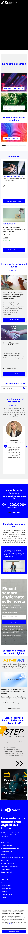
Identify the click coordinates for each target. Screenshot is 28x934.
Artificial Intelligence (7, 863)
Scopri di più (14, 319)
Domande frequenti (7, 894)
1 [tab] (4, 145)
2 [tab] (8, 145)
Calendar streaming (7, 872)
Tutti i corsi (4, 860)
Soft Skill (4, 854)
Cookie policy (12, 923)
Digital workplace (6, 851)
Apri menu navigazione (24, 3)
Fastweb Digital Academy (11, 809)
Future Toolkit (5, 869)
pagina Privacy (16, 631)
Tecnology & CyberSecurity (10, 848)
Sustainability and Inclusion (9, 866)
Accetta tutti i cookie (14, 931)
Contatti (3, 897)
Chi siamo (4, 883)
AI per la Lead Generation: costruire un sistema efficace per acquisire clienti (14, 229)
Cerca (17, 3)
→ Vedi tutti (14, 270)
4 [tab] (16, 145)
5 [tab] (20, 145)
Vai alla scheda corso (14, 201)
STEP (13, 763)
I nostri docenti (5, 885)
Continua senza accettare (22, 905)
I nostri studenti (6, 888)
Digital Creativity (6, 845)
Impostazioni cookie (14, 927)
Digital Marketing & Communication (12, 857)
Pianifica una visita (12, 792)
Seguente (26, 447)
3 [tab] (12, 145)
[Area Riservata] (21, 3)
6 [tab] (24, 145)
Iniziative (4, 891)
